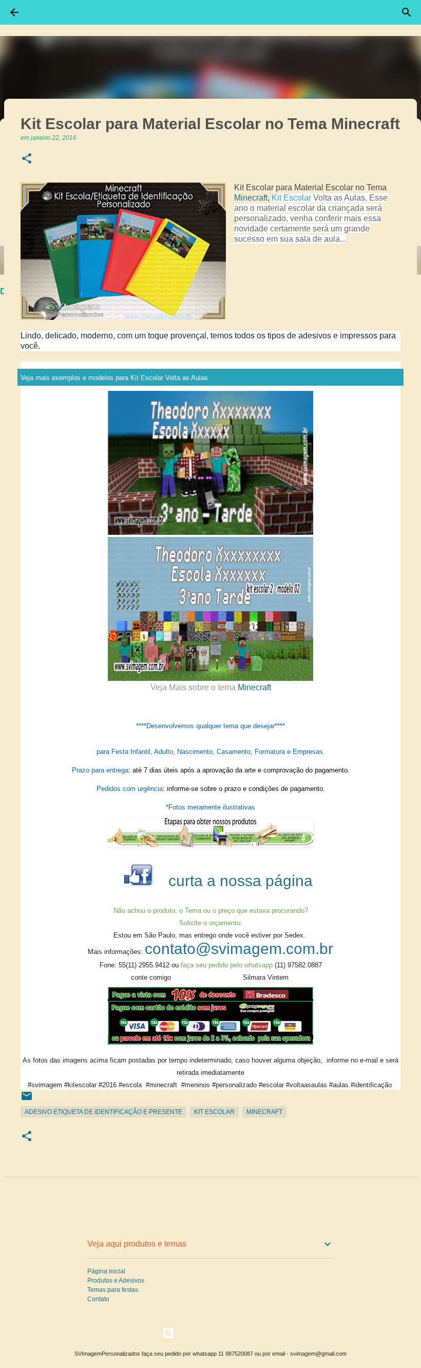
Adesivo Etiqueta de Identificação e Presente (103, 1111)
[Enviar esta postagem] (27, 1100)
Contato (98, 1299)
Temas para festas (112, 1289)
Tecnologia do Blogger (217, 1332)
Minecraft (250, 197)
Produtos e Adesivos (115, 1280)
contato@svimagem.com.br (239, 948)
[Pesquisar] (406, 12)
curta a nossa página (240, 880)
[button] (27, 159)
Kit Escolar (291, 197)
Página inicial (106, 1271)
